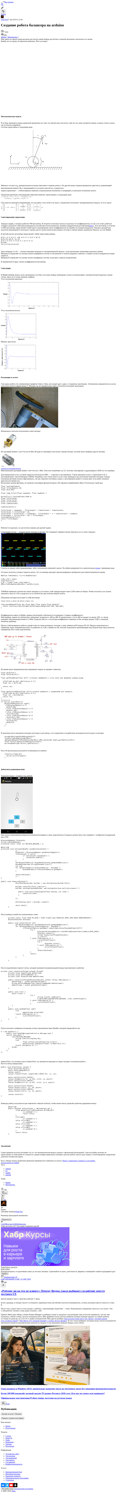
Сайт (3, 1224)
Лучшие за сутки (7, 1414)
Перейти (5, 1274)
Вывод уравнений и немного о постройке (78, 1161)
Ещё (8, 1404)
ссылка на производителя (11, 468)
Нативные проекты (13, 1476)
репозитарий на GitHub (10, 1163)
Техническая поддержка (23, 1489)
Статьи (8, 1436)
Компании (9, 1442)
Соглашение (10, 1462)
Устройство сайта (12, 1454)
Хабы (7, 1440)
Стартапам (9, 1480)
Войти (8, 1426)
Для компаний (11, 1458)
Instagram (22, 1224)
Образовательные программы (17, 1478)
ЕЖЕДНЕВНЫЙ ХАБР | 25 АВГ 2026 (16, 1279)
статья (97, 568)
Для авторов (10, 1456)
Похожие (18, 1414)
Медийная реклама (12, 1474)
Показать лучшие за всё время (12, 1418)
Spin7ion (4, 20)
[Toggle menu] (2, 2)
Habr (13, 1491)
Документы (10, 1460)
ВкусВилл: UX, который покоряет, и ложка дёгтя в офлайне (43, 1321)
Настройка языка (7, 1489)
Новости (8, 1438)
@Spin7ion (18, 1212)
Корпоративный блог (13, 1472)
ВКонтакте (9, 1224)
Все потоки (9, 2)
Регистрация (10, 1428)
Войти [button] (3, 14)
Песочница (9, 1446)
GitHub (16, 1224)
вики (91, 226)
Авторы (8, 1444)
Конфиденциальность (13, 1464)
